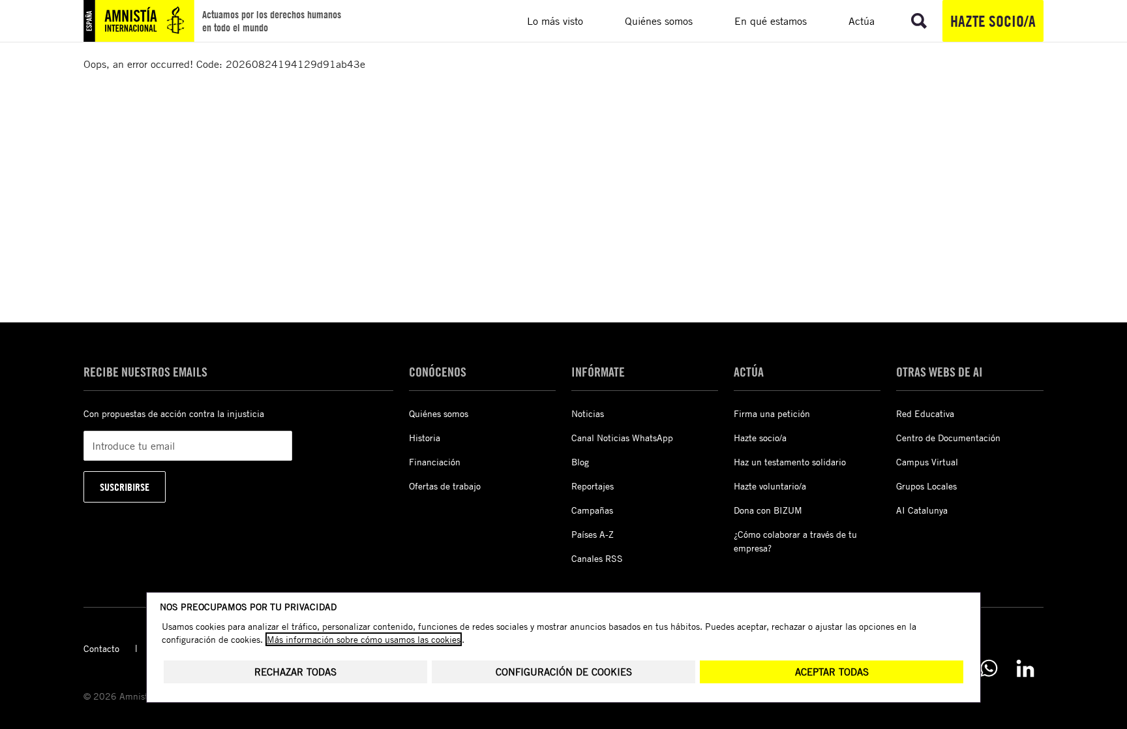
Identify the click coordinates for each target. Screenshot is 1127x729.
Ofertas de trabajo (445, 485)
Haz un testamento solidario (790, 461)
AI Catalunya (922, 510)
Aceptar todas (832, 672)
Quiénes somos (438, 413)
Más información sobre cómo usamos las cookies (363, 639)
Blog (580, 461)
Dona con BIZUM (768, 510)
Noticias (587, 413)
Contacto (101, 648)
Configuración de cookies (564, 672)
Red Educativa (925, 413)
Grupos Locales (926, 485)
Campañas (592, 510)
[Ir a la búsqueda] (918, 21)
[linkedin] (1025, 668)
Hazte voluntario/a (770, 485)
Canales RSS (597, 558)
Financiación (434, 461)
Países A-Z (592, 534)
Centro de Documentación (948, 437)
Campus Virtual (927, 461)
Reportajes (592, 485)
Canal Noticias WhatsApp (622, 437)
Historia (424, 437)
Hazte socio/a (993, 21)
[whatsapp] (988, 668)
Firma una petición (772, 413)
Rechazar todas (295, 672)
